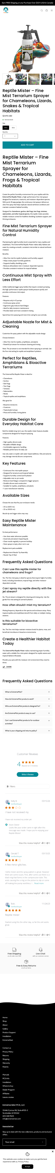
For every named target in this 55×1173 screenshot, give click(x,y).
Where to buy (8, 1086)
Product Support (9, 1032)
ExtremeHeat (8, 1040)
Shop (5, 1021)
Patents (5, 1067)
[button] (41, 10)
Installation (7, 1036)
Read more (39, 883)
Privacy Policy (8, 1052)
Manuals (6, 1075)
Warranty (6, 1063)
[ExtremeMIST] (6, 12)
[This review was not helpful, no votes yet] (47, 843)
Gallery (5, 1029)
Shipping (6, 1059)
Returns (6, 1055)
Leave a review (8, 1097)
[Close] (52, 1151)
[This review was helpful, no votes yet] (43, 843)
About (5, 1025)
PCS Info (6, 1078)
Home (5, 1017)
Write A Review (28, 774)
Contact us (7, 1048)
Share (9, 667)
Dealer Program (9, 1090)
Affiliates (6, 1093)
